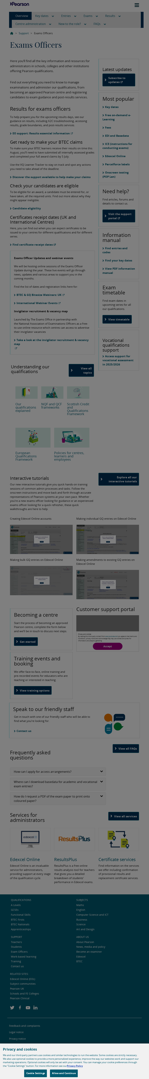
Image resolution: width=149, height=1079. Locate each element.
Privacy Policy (75, 1066)
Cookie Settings (35, 1073)
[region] (74, 1061)
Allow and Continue (64, 1073)
